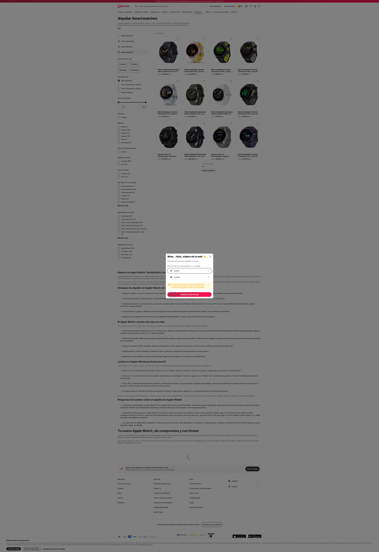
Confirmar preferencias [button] (189, 295)
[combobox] (189, 270)
